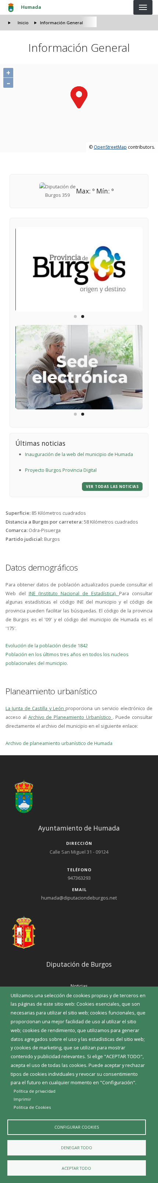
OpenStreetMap (110, 147)
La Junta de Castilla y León (35, 708)
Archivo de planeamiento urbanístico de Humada (59, 743)
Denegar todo (76, 1147)
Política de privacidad (34, 1091)
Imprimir (22, 1099)
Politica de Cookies (32, 1107)
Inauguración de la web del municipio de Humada (79, 454)
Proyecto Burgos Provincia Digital (61, 470)
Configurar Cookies (76, 1127)
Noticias (79, 986)
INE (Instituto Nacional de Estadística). (74, 593)
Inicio (23, 22)
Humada (31, 7)
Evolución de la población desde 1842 (47, 645)
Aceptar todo (76, 1168)
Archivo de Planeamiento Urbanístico (70, 717)
